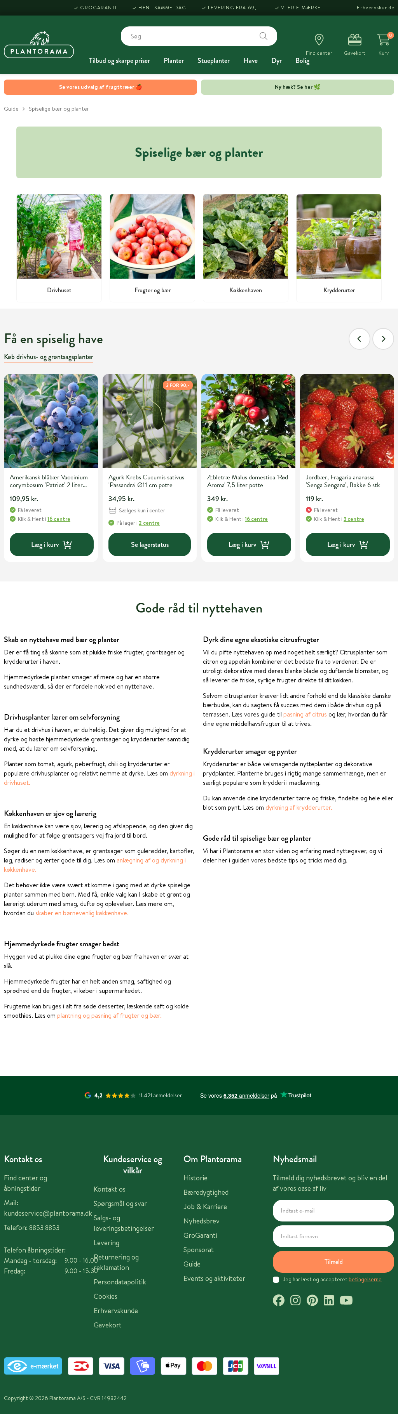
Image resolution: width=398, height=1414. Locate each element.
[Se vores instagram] (295, 1301)
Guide (11, 108)
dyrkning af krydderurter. (298, 807)
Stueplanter (213, 61)
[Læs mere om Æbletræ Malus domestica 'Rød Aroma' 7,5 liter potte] (248, 421)
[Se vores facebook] (279, 1301)
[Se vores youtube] (346, 1301)
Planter (174, 61)
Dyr (276, 61)
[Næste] (383, 339)
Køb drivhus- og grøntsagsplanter (48, 357)
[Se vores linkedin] (329, 1301)
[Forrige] (359, 339)
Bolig (302, 61)
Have (250, 61)
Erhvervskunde (375, 7)
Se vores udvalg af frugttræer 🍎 (100, 87)
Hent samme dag (162, 7)
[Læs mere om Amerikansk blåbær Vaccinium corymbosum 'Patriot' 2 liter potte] (51, 421)
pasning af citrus (305, 714)
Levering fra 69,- (233, 7)
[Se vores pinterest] (312, 1301)
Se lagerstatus (150, 545)
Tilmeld (334, 1261)
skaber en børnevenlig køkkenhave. (82, 913)
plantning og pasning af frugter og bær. (109, 1015)
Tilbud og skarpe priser (119, 61)
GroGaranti (98, 7)
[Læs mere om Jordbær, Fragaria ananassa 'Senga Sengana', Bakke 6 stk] (347, 421)
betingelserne (365, 1279)
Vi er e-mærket (302, 7)
